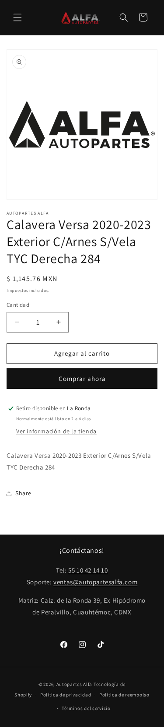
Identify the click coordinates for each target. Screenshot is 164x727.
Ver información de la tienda (56, 431)
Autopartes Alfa (74, 684)
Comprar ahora (82, 378)
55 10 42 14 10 (88, 570)
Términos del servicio (86, 708)
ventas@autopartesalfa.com (95, 582)
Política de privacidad (65, 695)
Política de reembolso (124, 695)
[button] (17, 17)
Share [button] (23, 493)
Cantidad (18, 305)
